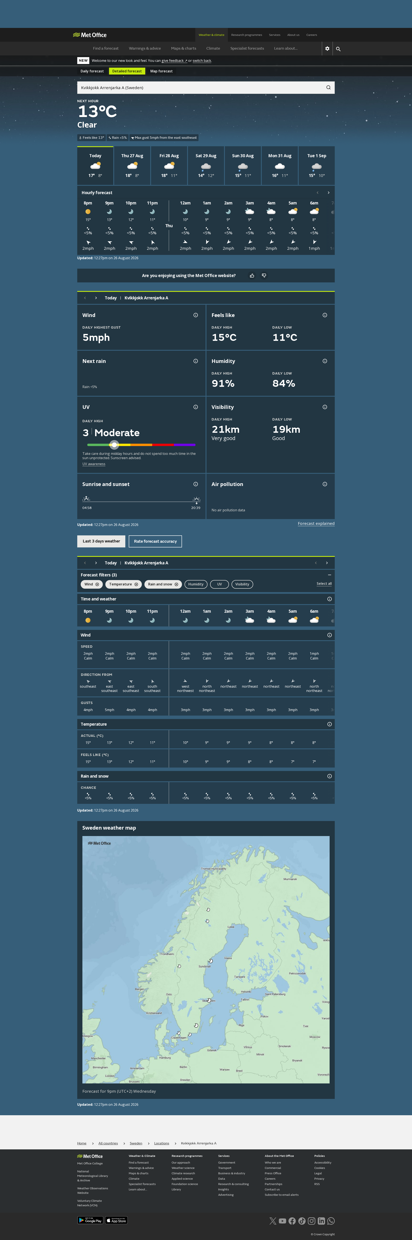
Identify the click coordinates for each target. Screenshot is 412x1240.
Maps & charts (183, 48)
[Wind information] (329, 635)
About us (293, 35)
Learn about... (286, 48)
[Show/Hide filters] (329, 575)
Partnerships (273, 1184)
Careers (311, 35)
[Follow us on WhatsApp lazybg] (331, 1220)
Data (221, 1179)
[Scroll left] (317, 192)
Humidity (196, 584)
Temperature (118, 585)
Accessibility (322, 1162)
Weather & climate (211, 35)
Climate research (183, 1173)
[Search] (326, 86)
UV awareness (93, 464)
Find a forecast (106, 48)
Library (176, 1189)
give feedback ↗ (174, 60)
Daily (92, 71)
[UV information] (195, 407)
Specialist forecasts (247, 48)
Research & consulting (233, 1184)
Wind (87, 585)
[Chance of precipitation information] (195, 361)
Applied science (182, 1179)
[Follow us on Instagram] (311, 1220)
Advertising (226, 1195)
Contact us (272, 1189)
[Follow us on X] (273, 1220)
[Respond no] (264, 275)
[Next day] (96, 298)
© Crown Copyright (323, 1234)
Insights (223, 1189)
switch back (202, 60)
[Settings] (327, 48)
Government (226, 1162)
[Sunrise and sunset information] (195, 484)
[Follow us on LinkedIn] (321, 1220)
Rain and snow (158, 585)
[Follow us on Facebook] (292, 1220)
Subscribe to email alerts (282, 1195)
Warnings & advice (145, 48)
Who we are (273, 1162)
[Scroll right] (328, 192)
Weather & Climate (142, 1156)
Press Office (273, 1173)
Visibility (242, 584)
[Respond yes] (252, 275)
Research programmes (246, 35)
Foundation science (185, 1184)
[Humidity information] (324, 361)
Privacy (319, 1179)
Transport (225, 1168)
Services (274, 35)
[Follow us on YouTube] (282, 1220)
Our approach (181, 1162)
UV (219, 584)
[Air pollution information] (324, 484)
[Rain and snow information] (329, 776)
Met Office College (90, 1163)
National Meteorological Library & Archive (92, 1176)
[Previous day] (85, 298)
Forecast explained (316, 523)
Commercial (273, 1168)
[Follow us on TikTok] (302, 1220)
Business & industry (231, 1173)
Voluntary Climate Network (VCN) (89, 1203)
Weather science (183, 1168)
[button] (208, 909)
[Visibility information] (324, 407)
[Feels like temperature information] (324, 315)
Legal (318, 1173)
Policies (319, 1156)
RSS (317, 1184)
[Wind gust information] (195, 315)
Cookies (319, 1168)
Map (161, 71)
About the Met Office (279, 1156)
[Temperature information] (329, 724)
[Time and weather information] (329, 599)
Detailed (127, 71)
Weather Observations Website (92, 1191)
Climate (213, 48)
